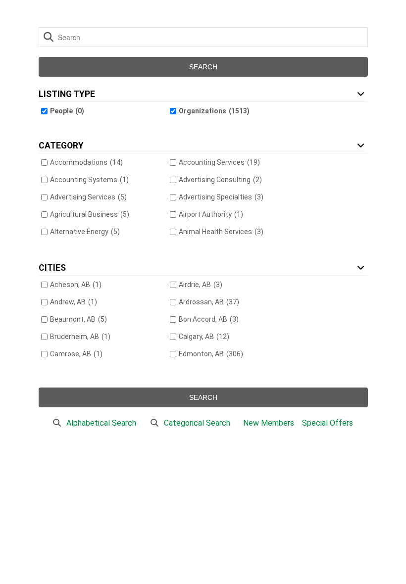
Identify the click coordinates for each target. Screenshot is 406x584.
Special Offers (327, 423)
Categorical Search (197, 423)
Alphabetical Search (101, 423)
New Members (268, 423)
